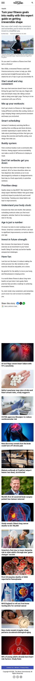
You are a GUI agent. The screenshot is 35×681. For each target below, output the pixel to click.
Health (3, 9)
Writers (17, 667)
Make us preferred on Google (10, 306)
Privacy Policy (24, 667)
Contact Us (10, 667)
